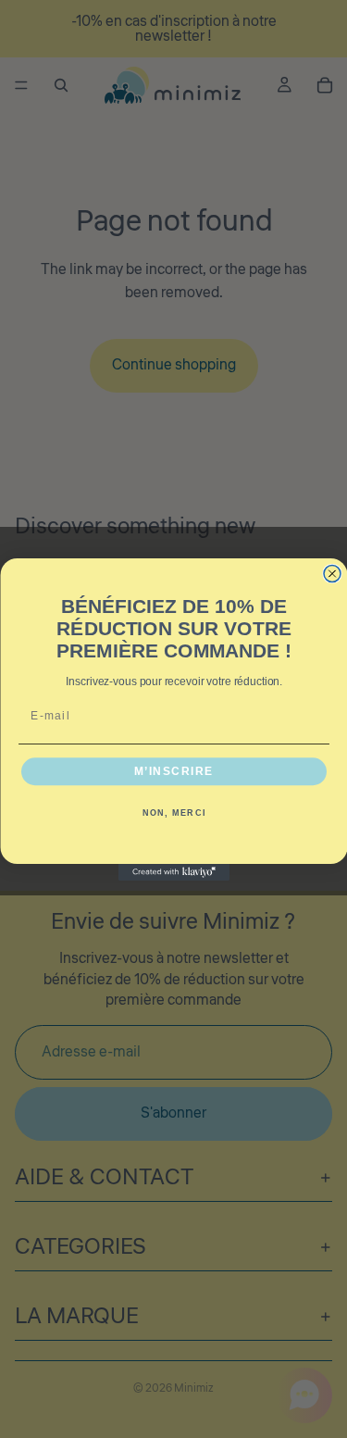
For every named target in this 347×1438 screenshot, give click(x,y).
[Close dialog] (332, 573)
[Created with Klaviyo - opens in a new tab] (173, 872)
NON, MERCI (173, 813)
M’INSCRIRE (173, 771)
